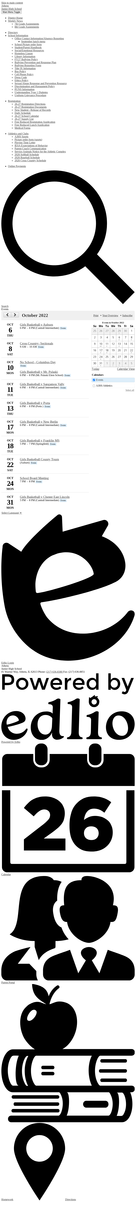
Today (95, 369)
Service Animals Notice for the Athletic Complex (40, 151)
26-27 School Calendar (27, 116)
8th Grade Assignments (27, 26)
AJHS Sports (21, 136)
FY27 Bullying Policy (26, 59)
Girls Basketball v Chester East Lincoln (45, 497)
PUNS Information (24, 89)
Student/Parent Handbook (28, 47)
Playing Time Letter (25, 142)
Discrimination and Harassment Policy (35, 86)
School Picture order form (28, 44)
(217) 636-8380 (54, 671)
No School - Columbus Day (38, 362)
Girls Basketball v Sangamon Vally (42, 384)
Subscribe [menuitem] (127, 315)
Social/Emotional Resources (29, 50)
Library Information (25, 56)
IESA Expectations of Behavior (31, 145)
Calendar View (126, 369)
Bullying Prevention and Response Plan (35, 62)
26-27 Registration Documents (31, 107)
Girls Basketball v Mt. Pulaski (39, 372)
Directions (70, 1199)
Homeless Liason (24, 53)
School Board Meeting (34, 478)
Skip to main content (12, 2)
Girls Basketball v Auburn (36, 324)
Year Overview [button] (110, 315)
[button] (15, 20)
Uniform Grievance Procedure (30, 95)
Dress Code (21, 77)
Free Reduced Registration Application (35, 122)
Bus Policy (20, 71)
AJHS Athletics (104, 385)
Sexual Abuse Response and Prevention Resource (41, 83)
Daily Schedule (23, 113)
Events (99, 379)
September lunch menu (33, 41)
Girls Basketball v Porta (35, 403)
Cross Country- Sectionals (36, 343)
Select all (130, 390)
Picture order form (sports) (28, 139)
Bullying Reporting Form (28, 65)
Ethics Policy (21, 80)
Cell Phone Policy (24, 74)
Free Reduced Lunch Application (32, 125)
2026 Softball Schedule (27, 154)
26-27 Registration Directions (30, 104)
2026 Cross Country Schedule (30, 160)
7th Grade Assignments (27, 23)
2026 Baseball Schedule (27, 157)
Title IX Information (25, 68)
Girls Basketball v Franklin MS (40, 440)
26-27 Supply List (24, 119)
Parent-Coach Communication (30, 148)
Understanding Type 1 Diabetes (31, 92)
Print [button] (95, 315)
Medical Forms (22, 128)
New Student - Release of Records (33, 110)
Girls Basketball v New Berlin (39, 421)
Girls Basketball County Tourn (39, 459)
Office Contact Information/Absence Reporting (39, 38)
